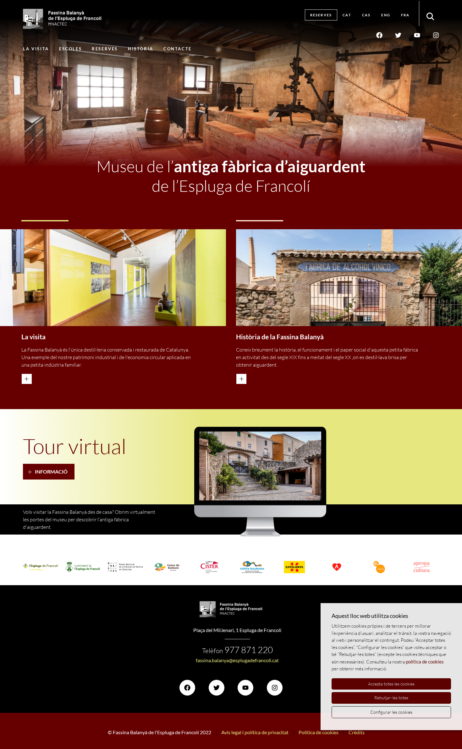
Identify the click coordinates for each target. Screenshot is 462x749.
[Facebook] (379, 35)
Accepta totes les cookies (391, 683)
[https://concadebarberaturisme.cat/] (167, 567)
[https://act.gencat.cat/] (336, 567)
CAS (366, 15)
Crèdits (357, 732)
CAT (347, 15)
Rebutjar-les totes (391, 697)
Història (140, 48)
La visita (36, 48)
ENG (385, 15)
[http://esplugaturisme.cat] (40, 567)
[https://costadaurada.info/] (252, 567)
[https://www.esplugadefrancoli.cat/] (82, 567)
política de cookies (425, 661)
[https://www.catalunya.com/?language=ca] (294, 567)
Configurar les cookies (391, 712)
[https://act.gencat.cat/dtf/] (379, 567)
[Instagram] (436, 35)
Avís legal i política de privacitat (255, 732)
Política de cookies (318, 732)
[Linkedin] (417, 35)
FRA (405, 15)
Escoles (70, 48)
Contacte (177, 48)
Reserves (321, 15)
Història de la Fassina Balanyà (280, 337)
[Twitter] (398, 35)
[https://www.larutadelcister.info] (209, 567)
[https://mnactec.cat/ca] (125, 567)
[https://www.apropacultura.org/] (421, 567)
